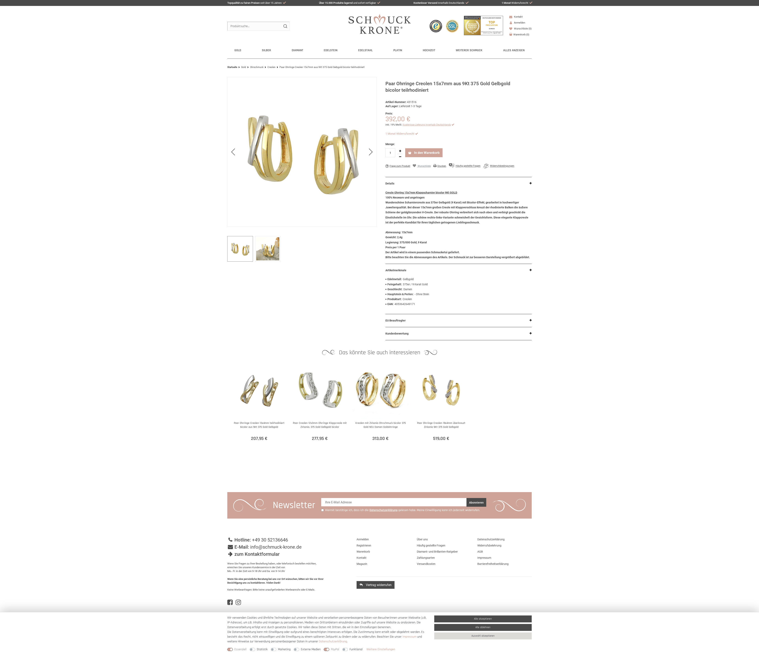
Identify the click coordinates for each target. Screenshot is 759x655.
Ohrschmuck (256, 67)
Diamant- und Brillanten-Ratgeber (437, 551)
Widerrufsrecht (515, 2)
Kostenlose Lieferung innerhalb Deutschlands (427, 124)
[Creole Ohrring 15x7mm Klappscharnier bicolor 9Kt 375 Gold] (302, 152)
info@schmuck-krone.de (276, 547)
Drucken (441, 166)
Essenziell (240, 649)
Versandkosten (426, 563)
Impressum (484, 557)
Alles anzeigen (514, 50)
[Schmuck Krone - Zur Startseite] (379, 24)
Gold (237, 50)
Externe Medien (311, 649)
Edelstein (330, 50)
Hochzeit (429, 50)
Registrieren (364, 545)
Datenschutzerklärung (491, 539)
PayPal (335, 649)
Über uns (422, 539)
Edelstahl (365, 50)
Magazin (362, 563)
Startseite (232, 67)
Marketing (284, 649)
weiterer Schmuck (469, 50)
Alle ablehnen (482, 627)
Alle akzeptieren (483, 619)
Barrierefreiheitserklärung (493, 563)
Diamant (297, 50)
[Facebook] (230, 602)
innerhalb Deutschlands (438, 2)
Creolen (271, 67)
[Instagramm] (238, 602)
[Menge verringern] (400, 157)
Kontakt (518, 16)
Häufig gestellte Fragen (431, 545)
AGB (480, 551)
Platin (397, 50)
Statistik (262, 649)
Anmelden (363, 539)
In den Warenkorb (426, 153)
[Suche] (285, 26)
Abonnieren (476, 502)
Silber (266, 50)
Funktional (356, 649)
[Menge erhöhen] (400, 151)
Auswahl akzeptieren (483, 636)
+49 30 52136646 (270, 540)
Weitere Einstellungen (380, 649)
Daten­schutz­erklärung (333, 641)
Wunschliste (522, 28)
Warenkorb (521, 34)
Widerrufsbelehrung (489, 545)
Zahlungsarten (426, 557)
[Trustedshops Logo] (436, 26)
